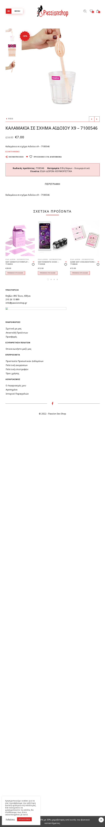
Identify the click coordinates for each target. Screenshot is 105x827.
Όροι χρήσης (12, 373)
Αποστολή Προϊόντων (17, 332)
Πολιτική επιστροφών (17, 369)
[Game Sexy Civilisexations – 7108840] (84, 238)
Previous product (91, 119)
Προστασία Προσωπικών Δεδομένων (25, 361)
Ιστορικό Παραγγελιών (17, 393)
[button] (97, 67)
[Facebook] (52, 403)
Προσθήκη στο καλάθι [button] (15, 273)
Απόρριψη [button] (101, 819)
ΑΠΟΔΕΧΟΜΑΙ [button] (24, 819)
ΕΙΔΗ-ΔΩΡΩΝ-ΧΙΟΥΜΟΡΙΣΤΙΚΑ (56, 171)
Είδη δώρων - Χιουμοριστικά (75, 168)
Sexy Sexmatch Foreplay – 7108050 (17, 263)
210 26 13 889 (12, 299)
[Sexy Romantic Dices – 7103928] (52, 238)
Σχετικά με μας (14, 328)
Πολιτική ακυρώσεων (17, 365)
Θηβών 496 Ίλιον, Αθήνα (18, 295)
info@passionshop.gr (16, 302)
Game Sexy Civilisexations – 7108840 (83, 263)
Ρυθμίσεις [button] (10, 819)
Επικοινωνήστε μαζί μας (19, 348)
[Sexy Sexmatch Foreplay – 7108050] (20, 238)
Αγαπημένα (12, 389)
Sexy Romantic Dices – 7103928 (48, 263)
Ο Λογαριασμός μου (16, 385)
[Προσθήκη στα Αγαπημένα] (33, 263)
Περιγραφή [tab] (52, 184)
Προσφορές (11, 336)
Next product (96, 119)
